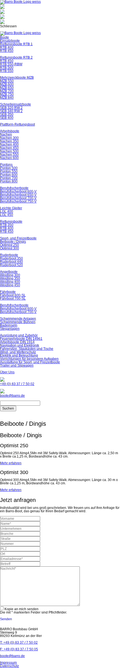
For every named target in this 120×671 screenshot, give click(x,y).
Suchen (8, 408)
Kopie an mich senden (21, 609)
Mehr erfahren (10, 463)
